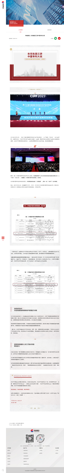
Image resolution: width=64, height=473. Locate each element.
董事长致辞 (9, 453)
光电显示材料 (26, 450)
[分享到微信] (55, 38)
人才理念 (57, 450)
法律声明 (35, 469)
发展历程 (9, 455)
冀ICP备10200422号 (42, 470)
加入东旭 (57, 448)
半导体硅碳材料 (26, 455)
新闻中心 (41, 448)
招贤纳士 (57, 453)
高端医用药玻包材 (26, 464)
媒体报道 (50, 29)
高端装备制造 (26, 453)
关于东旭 (9, 448)
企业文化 (9, 461)
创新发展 (9, 458)
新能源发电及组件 (26, 458)
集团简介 (9, 450)
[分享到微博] (59, 38)
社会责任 (9, 464)
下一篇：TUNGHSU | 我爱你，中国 (15, 425)
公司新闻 (20, 29)
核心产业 (25, 448)
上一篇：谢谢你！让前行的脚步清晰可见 (16, 423)
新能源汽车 (25, 461)
